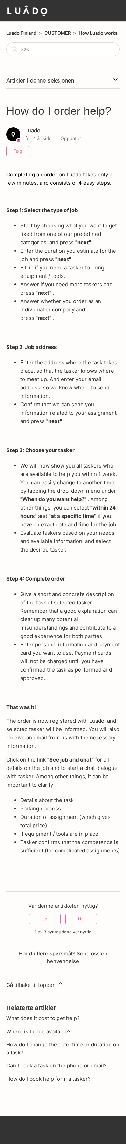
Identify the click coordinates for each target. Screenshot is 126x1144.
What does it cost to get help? (43, 1018)
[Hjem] (27, 10)
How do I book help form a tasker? (48, 1078)
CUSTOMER (57, 33)
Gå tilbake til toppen (31, 985)
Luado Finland (21, 33)
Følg (18, 151)
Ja (44, 918)
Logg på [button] (103, 10)
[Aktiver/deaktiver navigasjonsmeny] (86, 11)
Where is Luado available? (38, 1031)
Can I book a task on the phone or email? (56, 1065)
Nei (81, 918)
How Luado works (98, 33)
